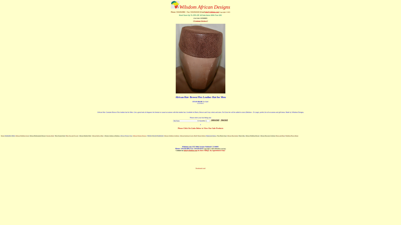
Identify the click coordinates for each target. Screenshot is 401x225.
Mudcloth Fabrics (211, 136)
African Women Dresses (139, 136)
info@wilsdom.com (212, 12)
